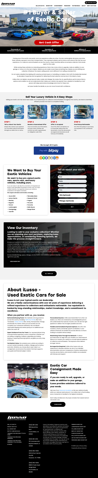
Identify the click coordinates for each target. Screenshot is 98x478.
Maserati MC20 (32, 198)
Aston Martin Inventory (79, 437)
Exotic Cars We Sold (13, 431)
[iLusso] (8, 4)
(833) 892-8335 (34, 451)
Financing (67, 6)
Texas (16, 322)
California (28, 320)
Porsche (30, 205)
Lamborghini (13, 207)
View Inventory (15, 261)
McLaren (30, 202)
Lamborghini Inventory (79, 426)
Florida (33, 320)
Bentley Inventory (77, 431)
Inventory (49, 6)
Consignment (58, 6)
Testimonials (76, 6)
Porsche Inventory (77, 433)
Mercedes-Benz (32, 196)
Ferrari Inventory (77, 424)
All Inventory (11, 429)
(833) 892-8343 (91, 2)
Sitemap (9, 444)
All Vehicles (49, 273)
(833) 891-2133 (33, 439)
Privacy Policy (83, 446)
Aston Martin (13, 198)
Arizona (21, 322)
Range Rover (31, 209)
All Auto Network (82, 448)
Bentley (11, 200)
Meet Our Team (91, 6)
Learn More (58, 404)
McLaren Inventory (77, 429)
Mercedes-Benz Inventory (79, 440)
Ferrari (11, 205)
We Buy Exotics (12, 426)
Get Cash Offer (49, 42)
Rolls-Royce (31, 207)
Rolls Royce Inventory (79, 435)
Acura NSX (12, 196)
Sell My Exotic (40, 6)
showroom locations (65, 390)
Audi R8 (11, 211)
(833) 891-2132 (33, 425)
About (84, 6)
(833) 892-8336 (34, 463)
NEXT (72, 207)
